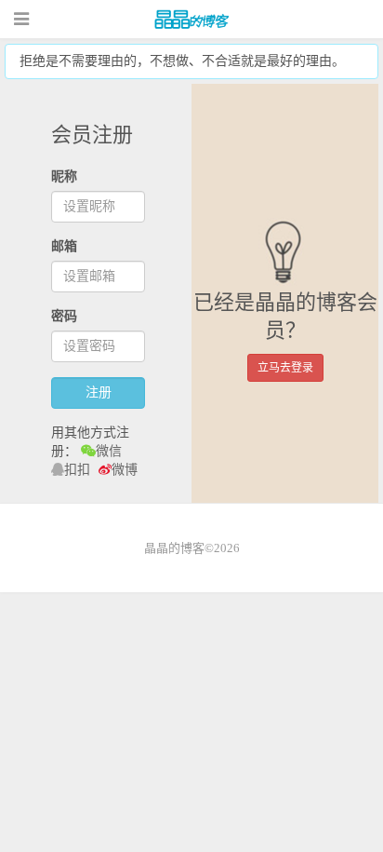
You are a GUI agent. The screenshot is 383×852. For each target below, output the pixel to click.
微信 (109, 451)
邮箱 (64, 246)
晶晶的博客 (191, 19)
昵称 (64, 176)
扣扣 (77, 470)
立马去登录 (285, 367)
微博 (125, 470)
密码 (64, 316)
